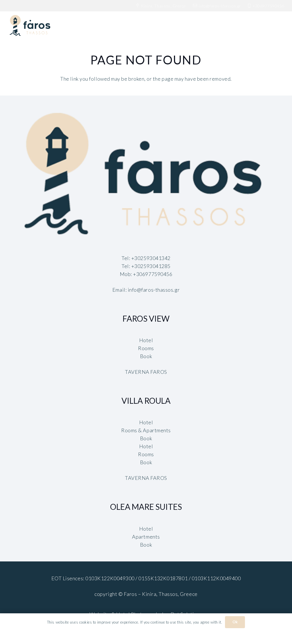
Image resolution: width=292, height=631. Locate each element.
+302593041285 (151, 266)
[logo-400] (146, 175)
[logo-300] (30, 25)
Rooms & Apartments (146, 430)
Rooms (146, 348)
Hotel (146, 340)
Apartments (146, 536)
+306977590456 (152, 274)
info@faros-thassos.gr (154, 290)
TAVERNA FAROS (146, 372)
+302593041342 (151, 258)
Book (146, 356)
